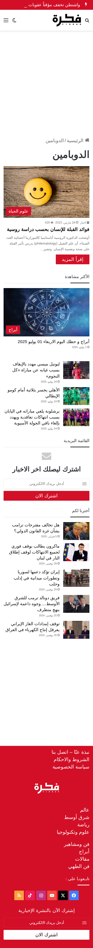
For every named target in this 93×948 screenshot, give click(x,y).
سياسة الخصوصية (70, 766)
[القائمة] (6, 22)
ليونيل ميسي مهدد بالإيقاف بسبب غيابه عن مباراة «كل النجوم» (36, 370)
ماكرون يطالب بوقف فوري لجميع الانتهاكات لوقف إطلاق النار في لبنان (34, 552)
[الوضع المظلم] (14, 22)
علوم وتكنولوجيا (73, 832)
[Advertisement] (46, 81)
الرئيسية (76, 140)
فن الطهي (78, 866)
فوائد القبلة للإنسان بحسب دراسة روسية (48, 229)
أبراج (84, 851)
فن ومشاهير (76, 844)
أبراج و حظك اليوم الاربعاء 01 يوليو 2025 (53, 341)
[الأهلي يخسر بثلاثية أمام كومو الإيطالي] (76, 396)
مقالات (82, 859)
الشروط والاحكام (71, 759)
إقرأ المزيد (72, 259)
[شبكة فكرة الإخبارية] (66, 20)
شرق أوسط (76, 817)
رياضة (83, 824)
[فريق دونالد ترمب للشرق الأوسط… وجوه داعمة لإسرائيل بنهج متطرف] (76, 604)
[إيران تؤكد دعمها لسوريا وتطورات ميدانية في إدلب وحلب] (76, 578)
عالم (84, 810)
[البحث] (87, 22)
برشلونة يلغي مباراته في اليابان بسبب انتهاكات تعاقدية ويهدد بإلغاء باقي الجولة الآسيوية (32, 417)
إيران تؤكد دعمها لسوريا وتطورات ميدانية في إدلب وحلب (37, 577)
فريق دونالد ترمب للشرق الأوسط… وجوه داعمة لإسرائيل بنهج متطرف (32, 603)
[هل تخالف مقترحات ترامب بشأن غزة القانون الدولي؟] (76, 531)
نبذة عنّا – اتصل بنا (70, 752)
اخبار (83, 222)
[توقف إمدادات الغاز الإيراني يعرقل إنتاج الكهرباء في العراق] (76, 630)
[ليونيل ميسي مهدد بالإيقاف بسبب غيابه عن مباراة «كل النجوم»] (76, 370)
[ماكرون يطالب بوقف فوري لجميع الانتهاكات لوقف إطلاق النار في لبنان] (76, 552)
